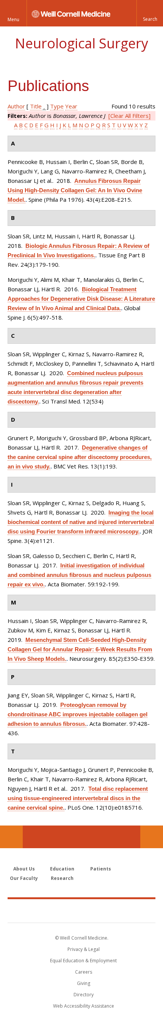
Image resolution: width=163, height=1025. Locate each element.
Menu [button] (13, 19)
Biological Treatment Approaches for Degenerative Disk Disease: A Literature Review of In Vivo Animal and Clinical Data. (81, 298)
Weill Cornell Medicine (81, 910)
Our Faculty (24, 878)
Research (62, 878)
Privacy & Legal (83, 949)
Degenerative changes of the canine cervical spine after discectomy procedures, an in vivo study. (80, 457)
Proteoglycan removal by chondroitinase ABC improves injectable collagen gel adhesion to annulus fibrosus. (77, 714)
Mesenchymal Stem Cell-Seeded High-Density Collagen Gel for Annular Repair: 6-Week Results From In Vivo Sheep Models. (80, 649)
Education (62, 869)
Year (71, 106)
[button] (149, 13)
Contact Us (151, 837)
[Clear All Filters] (129, 115)
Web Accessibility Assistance (83, 1006)
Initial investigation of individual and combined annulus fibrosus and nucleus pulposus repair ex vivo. (79, 574)
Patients (100, 869)
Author (16, 106)
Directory (84, 994)
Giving (83, 983)
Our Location (11, 837)
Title (36, 106)
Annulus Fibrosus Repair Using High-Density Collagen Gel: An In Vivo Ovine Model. (75, 190)
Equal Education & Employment (83, 960)
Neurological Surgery (81, 43)
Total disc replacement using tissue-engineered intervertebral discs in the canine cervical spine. (78, 798)
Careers (83, 972)
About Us (24, 869)
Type (57, 106)
